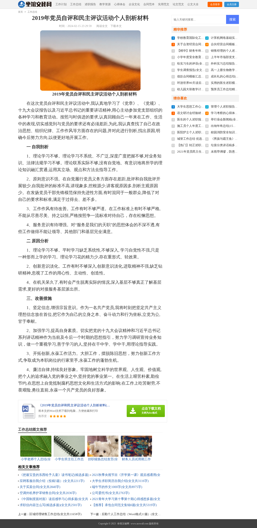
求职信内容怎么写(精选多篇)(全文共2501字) (51, 505)
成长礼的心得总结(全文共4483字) (233, 76)
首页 (20, 11)
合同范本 (149, 4)
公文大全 (193, 4)
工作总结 (75, 4)
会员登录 (215, 4)
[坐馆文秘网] (35, 4)
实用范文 (163, 4)
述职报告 (90, 4)
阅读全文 (102, 26)
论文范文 (178, 4)
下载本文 (116, 26)
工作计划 (61, 4)
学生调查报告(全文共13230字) (197, 70)
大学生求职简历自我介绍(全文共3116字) (120, 481)
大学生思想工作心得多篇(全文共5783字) (204, 106)
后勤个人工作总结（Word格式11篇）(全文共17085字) (137, 514)
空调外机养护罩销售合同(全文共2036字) (48, 493)
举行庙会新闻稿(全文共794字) (231, 119)
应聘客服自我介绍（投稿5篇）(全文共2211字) (52, 481)
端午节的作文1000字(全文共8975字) (117, 487)
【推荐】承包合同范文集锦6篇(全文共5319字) (124, 505)
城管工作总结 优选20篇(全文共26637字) (203, 138)
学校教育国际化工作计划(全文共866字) (203, 37)
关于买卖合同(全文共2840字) (40, 487)
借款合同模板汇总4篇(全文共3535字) (201, 76)
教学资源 (105, 4)
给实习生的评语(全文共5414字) (198, 63)
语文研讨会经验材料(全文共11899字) (201, 113)
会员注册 (232, 4)
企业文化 (134, 4)
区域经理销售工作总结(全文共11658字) (55, 514)
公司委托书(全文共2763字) (110, 493)
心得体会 (119, 4)
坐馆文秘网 (123, 523)
